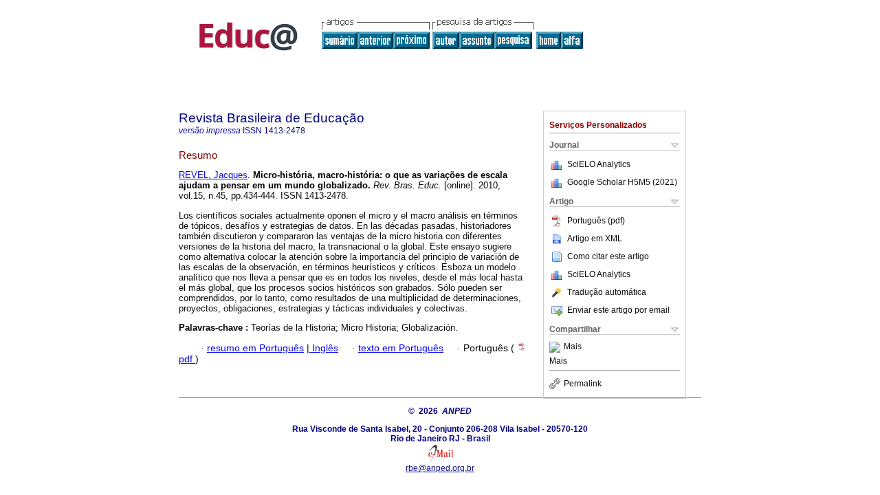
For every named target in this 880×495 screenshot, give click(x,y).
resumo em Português (255, 348)
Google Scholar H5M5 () (622, 182)
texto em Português (400, 348)
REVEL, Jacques (213, 175)
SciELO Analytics (598, 164)
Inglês (323, 348)
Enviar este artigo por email (618, 310)
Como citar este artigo (608, 256)
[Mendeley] (556, 347)
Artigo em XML (594, 238)
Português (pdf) (596, 221)
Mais (573, 347)
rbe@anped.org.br (440, 468)
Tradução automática (606, 292)
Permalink (583, 383)
